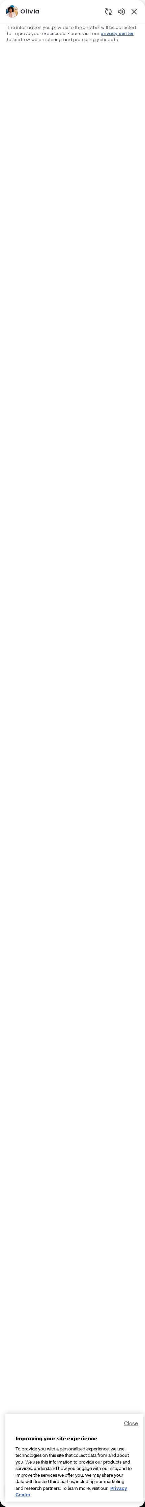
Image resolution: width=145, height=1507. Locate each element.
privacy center (117, 33)
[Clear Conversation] (108, 11)
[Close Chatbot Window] (134, 11)
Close (131, 1423)
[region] (72, 750)
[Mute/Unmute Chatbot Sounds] (121, 11)
